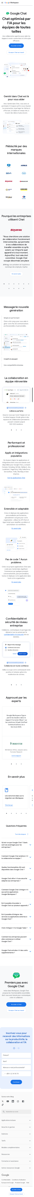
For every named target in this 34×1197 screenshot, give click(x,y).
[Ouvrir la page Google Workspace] (12, 3)
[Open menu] (2, 2)
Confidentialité (6, 1176)
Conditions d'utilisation (19, 1176)
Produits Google (20, 1179)
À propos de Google (8, 1179)
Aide (27, 1179)
